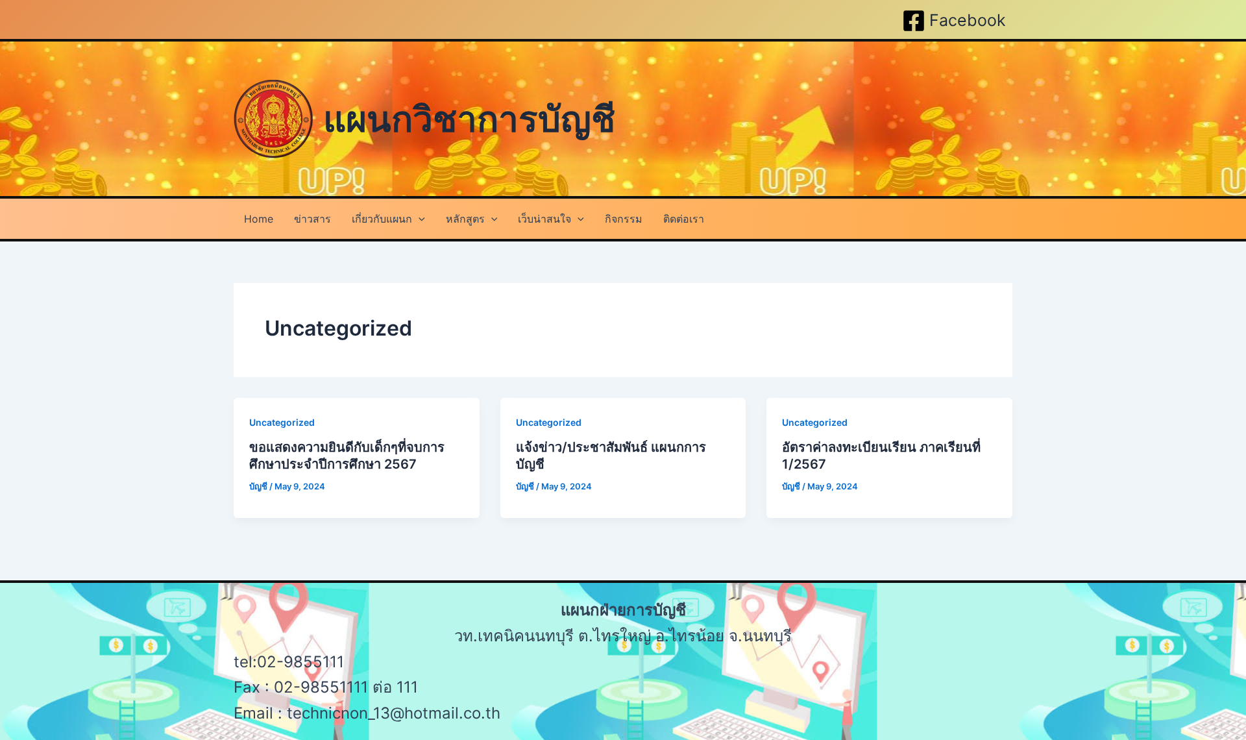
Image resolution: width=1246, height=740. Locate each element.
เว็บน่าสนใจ (544, 218)
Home (258, 218)
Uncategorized (282, 422)
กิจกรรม (623, 218)
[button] (418, 219)
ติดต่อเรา (683, 218)
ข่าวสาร (312, 218)
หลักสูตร (465, 218)
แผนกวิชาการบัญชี (469, 118)
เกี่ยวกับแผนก (382, 218)
